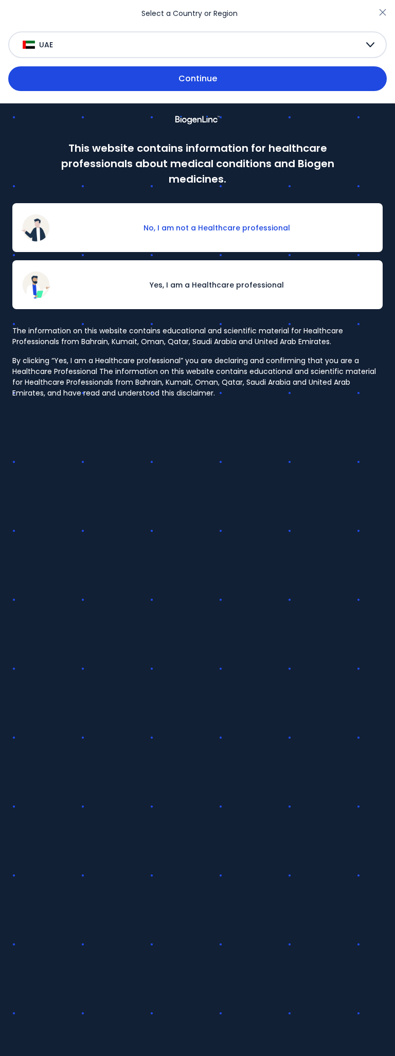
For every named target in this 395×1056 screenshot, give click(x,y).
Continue (197, 78)
